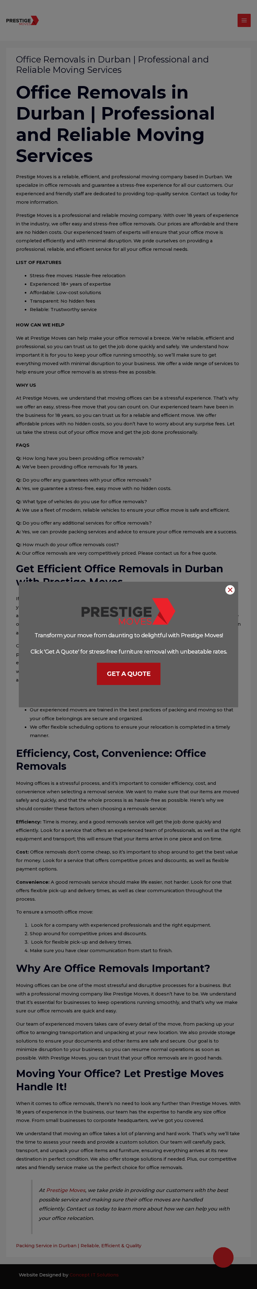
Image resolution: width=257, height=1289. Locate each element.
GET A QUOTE (128, 673)
